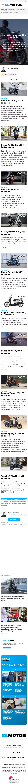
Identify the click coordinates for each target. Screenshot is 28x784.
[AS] (8, 757)
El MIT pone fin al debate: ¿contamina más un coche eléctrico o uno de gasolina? (20, 712)
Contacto (17, 749)
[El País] (4, 757)
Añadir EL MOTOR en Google (10, 74)
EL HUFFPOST (11, 665)
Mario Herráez (14, 68)
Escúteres (12, 523)
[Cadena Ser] (13, 759)
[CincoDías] (13, 757)
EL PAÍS (15, 665)
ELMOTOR (5, 664)
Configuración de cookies (9, 747)
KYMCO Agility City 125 (21, 524)
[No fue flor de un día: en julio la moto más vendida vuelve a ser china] (14, 586)
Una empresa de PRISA (14, 778)
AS (18, 664)
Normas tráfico (9, 1)
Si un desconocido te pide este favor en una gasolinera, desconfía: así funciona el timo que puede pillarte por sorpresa (7, 687)
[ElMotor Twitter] (13, 753)
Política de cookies (19, 747)
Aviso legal (8, 745)
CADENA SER (22, 665)
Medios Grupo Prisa (14, 782)
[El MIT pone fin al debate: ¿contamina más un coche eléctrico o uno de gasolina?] (20, 708)
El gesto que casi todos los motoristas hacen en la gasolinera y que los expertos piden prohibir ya (12, 628)
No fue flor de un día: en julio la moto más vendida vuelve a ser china (12, 598)
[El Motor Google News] (19, 753)
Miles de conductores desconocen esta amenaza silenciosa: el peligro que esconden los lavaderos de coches (19, 688)
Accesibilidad (11, 749)
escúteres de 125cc (19, 523)
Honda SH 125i (12, 524)
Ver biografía (12, 519)
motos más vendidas (6, 525)
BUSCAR (6, 647)
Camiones (16, 1)
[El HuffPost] (22, 757)
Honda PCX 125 (4, 524)
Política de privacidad (16, 745)
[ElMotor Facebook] (11, 753)
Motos (13, 32)
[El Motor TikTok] (17, 753)
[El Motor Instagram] (15, 753)
